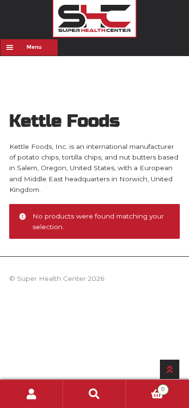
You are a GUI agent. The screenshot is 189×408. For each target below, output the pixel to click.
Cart (145, 387)
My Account (31, 394)
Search (94, 394)
